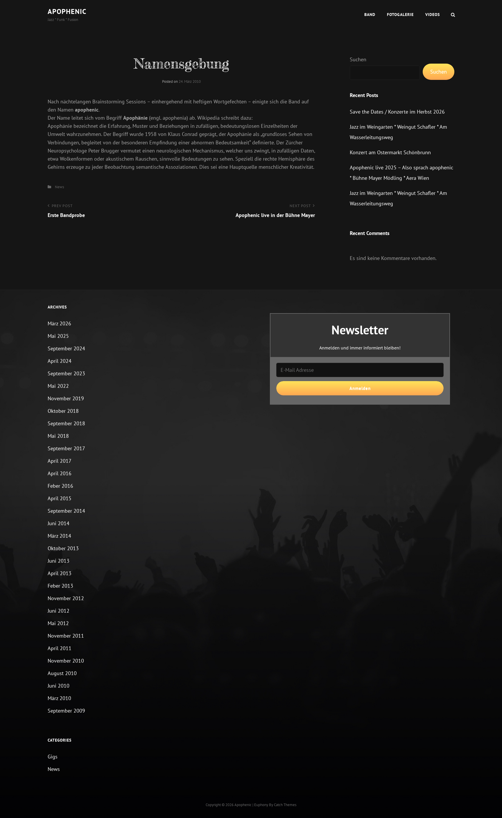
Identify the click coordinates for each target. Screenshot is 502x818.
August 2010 (62, 673)
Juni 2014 (58, 523)
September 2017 (66, 448)
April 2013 (59, 573)
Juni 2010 (58, 685)
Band (369, 14)
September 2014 (66, 510)
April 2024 (59, 361)
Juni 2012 (58, 610)
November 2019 (66, 398)
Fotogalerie (400, 14)
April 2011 (59, 648)
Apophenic (67, 11)
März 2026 (59, 323)
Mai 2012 (58, 623)
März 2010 (59, 698)
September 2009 (66, 710)
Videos (432, 14)
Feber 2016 (60, 485)
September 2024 (66, 348)
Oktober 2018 (63, 411)
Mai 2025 (58, 336)
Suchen (358, 59)
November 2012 (66, 598)
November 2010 (66, 660)
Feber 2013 (60, 585)
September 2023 (66, 373)
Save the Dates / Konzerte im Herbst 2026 (397, 111)
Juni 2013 (58, 560)
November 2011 (66, 635)
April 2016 (59, 473)
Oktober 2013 (63, 548)
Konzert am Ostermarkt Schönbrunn (390, 152)
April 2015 (59, 498)
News (59, 186)
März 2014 (59, 535)
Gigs (53, 756)
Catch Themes (285, 804)
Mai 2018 (58, 436)
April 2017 (59, 461)
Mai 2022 (58, 386)
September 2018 (66, 423)
